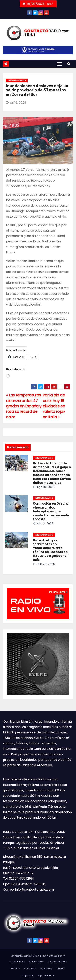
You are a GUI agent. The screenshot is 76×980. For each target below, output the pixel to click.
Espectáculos (46, 975)
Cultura (60, 968)
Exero (61, 956)
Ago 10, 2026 (46, 487)
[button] (68, 63)
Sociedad (30, 968)
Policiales (46, 968)
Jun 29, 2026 (46, 564)
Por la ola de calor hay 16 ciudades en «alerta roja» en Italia (54, 406)
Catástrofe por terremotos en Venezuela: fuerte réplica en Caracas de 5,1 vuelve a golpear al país (50, 550)
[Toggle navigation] (59, 64)
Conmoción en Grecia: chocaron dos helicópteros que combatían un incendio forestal (51, 511)
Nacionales (36, 961)
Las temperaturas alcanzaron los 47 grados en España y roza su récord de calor (24, 406)
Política (15, 968)
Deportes (28, 975)
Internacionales (17, 80)
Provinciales (17, 961)
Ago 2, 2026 (45, 523)
